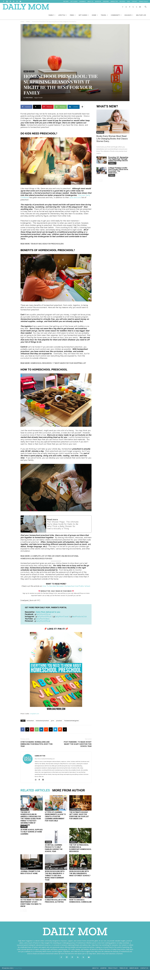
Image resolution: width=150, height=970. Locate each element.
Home (22, 21)
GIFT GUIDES (73, 1)
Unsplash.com (34, 713)
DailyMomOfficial (43, 614)
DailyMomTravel (61, 616)
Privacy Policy (113, 968)
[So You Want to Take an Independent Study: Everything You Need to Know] (32, 890)
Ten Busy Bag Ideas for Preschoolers (47, 244)
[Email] (51, 729)
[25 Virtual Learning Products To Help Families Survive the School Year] (56, 835)
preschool (59, 720)
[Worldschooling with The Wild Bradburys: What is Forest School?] (80, 862)
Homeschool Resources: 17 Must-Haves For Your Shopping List (58, 363)
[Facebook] (3, 1)
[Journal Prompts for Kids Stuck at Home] (32, 862)
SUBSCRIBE (106, 1)
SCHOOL (31, 71)
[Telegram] (55, 729)
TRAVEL (103, 15)
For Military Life (54, 868)
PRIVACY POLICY (143, 1)
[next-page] (25, 910)
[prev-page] (22, 910)
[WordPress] (43, 780)
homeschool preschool (42, 720)
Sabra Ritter (29, 97)
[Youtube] (20, 1)
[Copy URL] (65, 729)
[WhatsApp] (37, 729)
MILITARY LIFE (141, 15)
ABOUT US (90, 1)
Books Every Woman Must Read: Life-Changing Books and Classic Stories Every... (112, 138)
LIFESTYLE (61, 15)
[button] (145, 7)
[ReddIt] (46, 729)
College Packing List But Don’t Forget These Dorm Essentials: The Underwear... (118, 170)
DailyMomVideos (42, 619)
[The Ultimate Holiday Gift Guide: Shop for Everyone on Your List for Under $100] (80, 803)
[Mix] (60, 729)
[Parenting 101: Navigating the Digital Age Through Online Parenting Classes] (101, 160)
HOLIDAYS (128, 15)
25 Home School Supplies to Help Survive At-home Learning (32, 832)
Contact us (144, 968)
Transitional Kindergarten (71, 720)
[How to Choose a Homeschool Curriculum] (80, 890)
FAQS (128, 1)
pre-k (52, 720)
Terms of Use (123, 968)
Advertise (103, 968)
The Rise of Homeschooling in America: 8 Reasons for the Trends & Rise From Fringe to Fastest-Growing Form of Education (31, 818)
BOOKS (100, 132)
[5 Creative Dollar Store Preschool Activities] (56, 890)
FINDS (72, 15)
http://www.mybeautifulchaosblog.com (45, 758)
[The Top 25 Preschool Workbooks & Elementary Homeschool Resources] (80, 835)
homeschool (30, 720)
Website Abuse (133, 968)
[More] (82, 107)
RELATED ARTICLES (35, 790)
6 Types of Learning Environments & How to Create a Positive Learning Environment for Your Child (55, 816)
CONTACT (134, 1)
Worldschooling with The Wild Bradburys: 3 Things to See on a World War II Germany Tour (54, 875)
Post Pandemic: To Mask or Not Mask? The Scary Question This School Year (78, 744)
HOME (94, 15)
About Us (95, 968)
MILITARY (65, 1)
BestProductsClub (79, 616)
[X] (17, 1)
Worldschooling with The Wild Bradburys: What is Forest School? (79, 873)
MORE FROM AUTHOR (68, 790)
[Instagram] (6, 1)
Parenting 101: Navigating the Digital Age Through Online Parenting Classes (118, 159)
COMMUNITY (115, 15)
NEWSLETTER (114, 1)
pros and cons (75, 197)
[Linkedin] (41, 729)
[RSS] (13, 1)
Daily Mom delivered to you (48, 612)
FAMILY (51, 15)
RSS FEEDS (122, 1)
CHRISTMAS (75, 809)
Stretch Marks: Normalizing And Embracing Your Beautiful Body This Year (37, 744)
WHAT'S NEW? (107, 106)
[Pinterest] (10, 1)
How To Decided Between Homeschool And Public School (66, 586)
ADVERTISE (98, 1)
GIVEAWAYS (82, 1)
